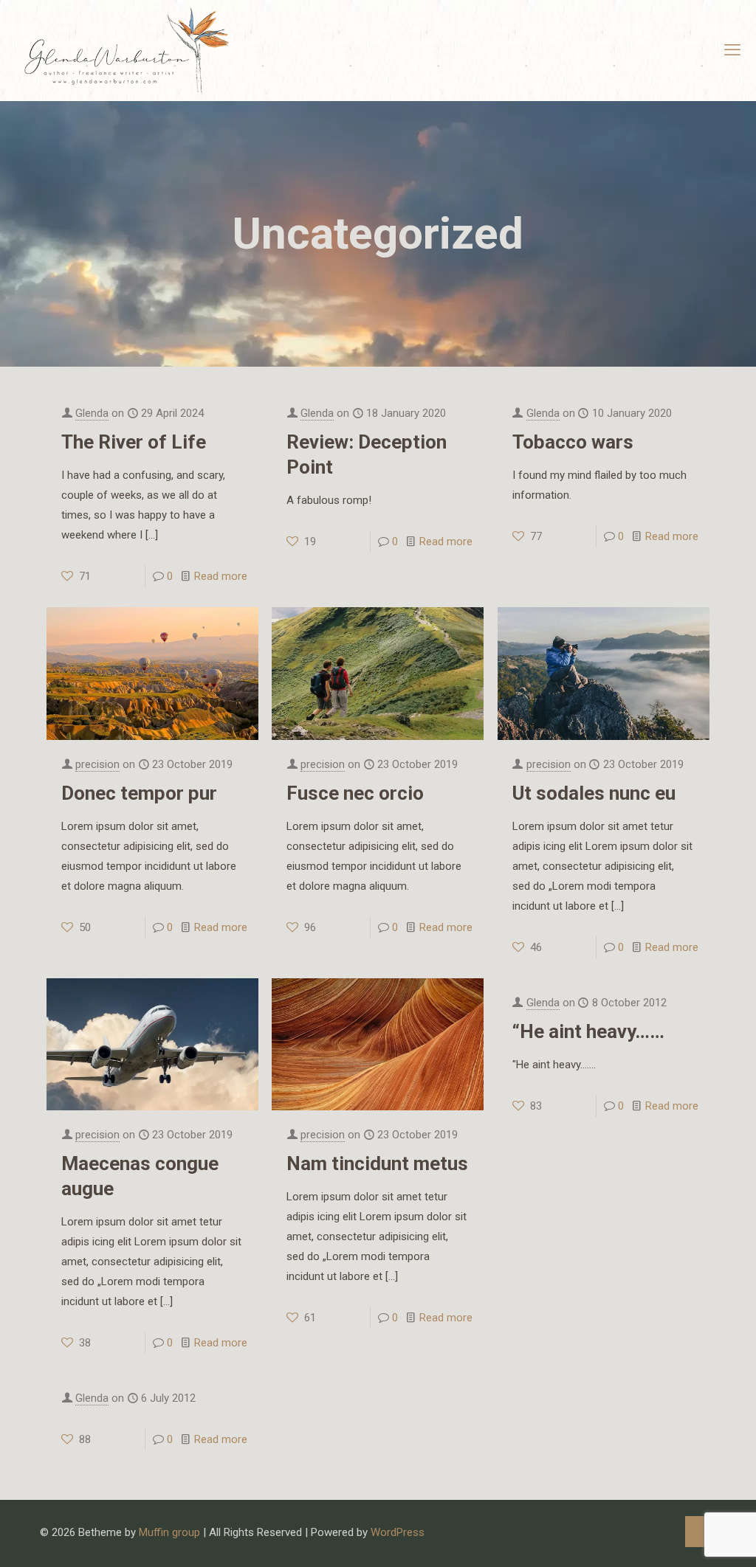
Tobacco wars (572, 442)
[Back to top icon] (700, 1531)
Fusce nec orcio (355, 793)
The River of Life (133, 442)
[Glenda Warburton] (124, 50)
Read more (220, 576)
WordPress (398, 1532)
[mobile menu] (732, 50)
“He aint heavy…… (588, 1031)
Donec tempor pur (139, 793)
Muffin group (169, 1532)
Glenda (92, 413)
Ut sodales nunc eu (594, 793)
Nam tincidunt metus (377, 1163)
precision (97, 764)
